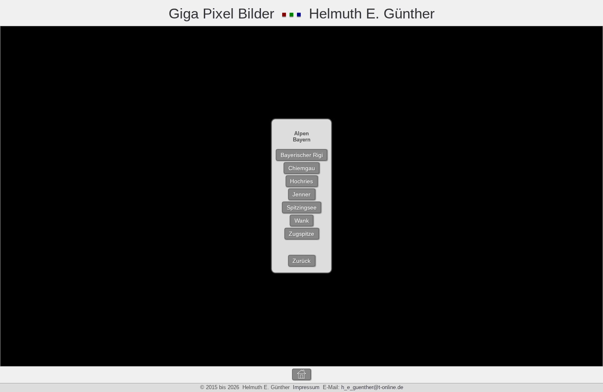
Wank (302, 220)
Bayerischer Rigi (302, 155)
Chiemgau (301, 168)
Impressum (306, 387)
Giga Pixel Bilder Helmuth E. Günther (302, 13)
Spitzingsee (302, 207)
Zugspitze (301, 233)
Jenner (301, 194)
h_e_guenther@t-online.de (372, 387)
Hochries (301, 181)
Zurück (301, 261)
